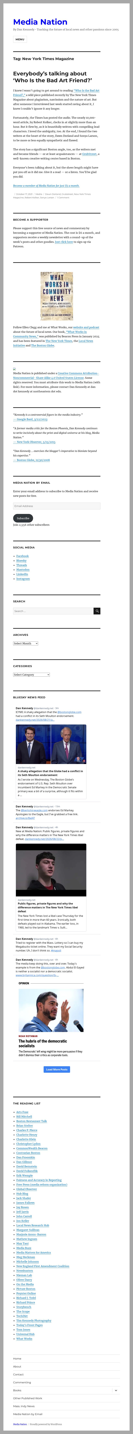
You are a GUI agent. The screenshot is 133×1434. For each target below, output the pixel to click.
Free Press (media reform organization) (41, 1184)
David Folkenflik (27, 1171)
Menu (20, 39)
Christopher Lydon (28, 1143)
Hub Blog (22, 1193)
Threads (21, 565)
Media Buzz (23, 1248)
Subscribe (23, 518)
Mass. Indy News (24, 1406)
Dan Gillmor (24, 1162)
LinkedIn (22, 574)
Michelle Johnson (27, 1261)
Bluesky (21, 560)
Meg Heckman (25, 1257)
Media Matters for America (33, 1252)
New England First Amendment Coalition (42, 1266)
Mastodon (23, 569)
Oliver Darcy (24, 1279)
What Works (24, 1338)
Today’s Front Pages (29, 1325)
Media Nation (40, 22)
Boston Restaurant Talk (31, 1121)
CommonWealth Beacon (32, 1148)
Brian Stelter (24, 1125)
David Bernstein (26, 1166)
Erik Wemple (24, 1175)
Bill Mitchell (24, 1116)
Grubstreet (67, 194)
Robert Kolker (32, 197)
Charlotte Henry (26, 1134)
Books (17, 1390)
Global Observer (26, 1189)
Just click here (64, 241)
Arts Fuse (22, 1112)
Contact (18, 1374)
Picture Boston (25, 1288)
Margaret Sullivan (27, 1230)
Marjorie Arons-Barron (31, 1234)
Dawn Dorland (53, 194)
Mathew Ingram (26, 1239)
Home (17, 1358)
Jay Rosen (22, 1207)
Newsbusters (24, 1270)
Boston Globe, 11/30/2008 (33, 460)
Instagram (23, 578)
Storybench (23, 1307)
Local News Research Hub (32, 1225)
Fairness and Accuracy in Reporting (39, 1180)
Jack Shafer (23, 1198)
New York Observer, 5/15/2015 (36, 442)
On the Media (25, 1284)
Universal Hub (25, 1334)
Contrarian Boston (28, 1152)
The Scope (23, 1311)
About (17, 1366)
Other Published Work (27, 1398)
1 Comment (63, 197)
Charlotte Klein (26, 1139)
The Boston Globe (42, 345)
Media (39, 194)
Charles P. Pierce (26, 1130)
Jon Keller (22, 1220)
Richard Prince (25, 1302)
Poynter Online (26, 1293)
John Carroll (24, 1216)
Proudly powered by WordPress (46, 1424)
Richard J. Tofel (26, 1297)
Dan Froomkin (25, 1157)
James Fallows (25, 1202)
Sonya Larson (47, 197)
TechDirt (22, 1316)
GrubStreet (89, 154)
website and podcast (86, 327)
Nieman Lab (24, 1275)
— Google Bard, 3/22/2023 (30, 419)
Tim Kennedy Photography (33, 1320)
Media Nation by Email (27, 1414)
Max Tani (22, 1243)
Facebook (22, 556)
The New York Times (59, 341)
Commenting (22, 1382)
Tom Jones (23, 1329)
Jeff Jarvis (22, 1211)
